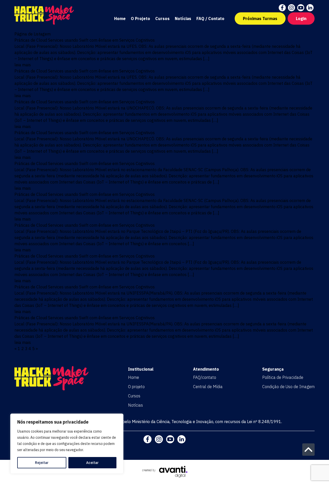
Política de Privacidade (282, 377)
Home (120, 18)
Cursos (162, 18)
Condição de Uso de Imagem (288, 386)
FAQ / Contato (210, 18)
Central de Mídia (208, 386)
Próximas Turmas (260, 18)
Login (301, 18)
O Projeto (140, 18)
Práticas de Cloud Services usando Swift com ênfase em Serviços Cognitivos (84, 40)
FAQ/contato (204, 377)
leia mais (22, 64)
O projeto (136, 386)
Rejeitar (42, 462)
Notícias (183, 18)
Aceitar (92, 462)
